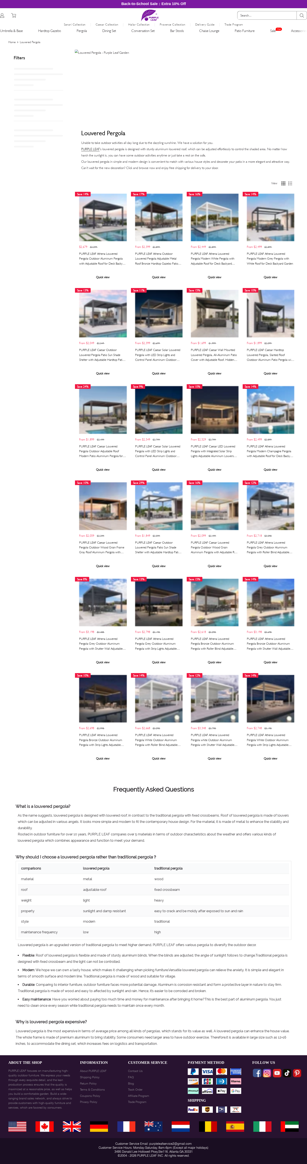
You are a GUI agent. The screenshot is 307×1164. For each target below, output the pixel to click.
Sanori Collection (75, 24)
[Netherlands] (181, 1126)
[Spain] (235, 1126)
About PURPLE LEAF (93, 1071)
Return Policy (88, 1083)
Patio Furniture (245, 31)
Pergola (82, 31)
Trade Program (234, 24)
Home (12, 42)
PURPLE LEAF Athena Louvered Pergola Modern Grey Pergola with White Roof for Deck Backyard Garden (270, 258)
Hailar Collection (139, 24)
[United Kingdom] (72, 1126)
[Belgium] (208, 1126)
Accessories (299, 31)
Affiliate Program (138, 1095)
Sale (273, 31)
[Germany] (99, 1126)
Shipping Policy (90, 1077)
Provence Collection (172, 24)
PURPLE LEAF (90, 149)
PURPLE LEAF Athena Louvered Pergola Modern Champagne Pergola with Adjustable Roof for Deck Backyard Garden (270, 451)
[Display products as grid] (283, 183)
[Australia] (153, 1126)
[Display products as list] (290, 183)
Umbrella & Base (11, 31)
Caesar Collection (107, 24)
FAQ (131, 1077)
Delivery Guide (204, 24)
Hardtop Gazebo (49, 31)
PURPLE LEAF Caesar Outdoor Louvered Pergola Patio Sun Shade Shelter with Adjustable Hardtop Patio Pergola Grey (101, 355)
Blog (131, 1083)
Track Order (135, 1089)
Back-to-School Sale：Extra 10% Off (153, 4)
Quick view (103, 277)
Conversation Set (143, 31)
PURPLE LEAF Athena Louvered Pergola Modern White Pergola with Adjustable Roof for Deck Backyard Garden (212, 259)
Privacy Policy (88, 1102)
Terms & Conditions (92, 1089)
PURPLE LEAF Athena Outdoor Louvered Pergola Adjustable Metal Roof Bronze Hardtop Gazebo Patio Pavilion (156, 259)
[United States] (17, 1126)
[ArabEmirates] (290, 1126)
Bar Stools (177, 31)
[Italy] (262, 1126)
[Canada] (44, 1126)
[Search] (302, 15)
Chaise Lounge (209, 31)
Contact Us (135, 1071)
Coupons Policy (90, 1095)
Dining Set (109, 31)
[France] (126, 1126)
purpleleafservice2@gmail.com (170, 1144)
